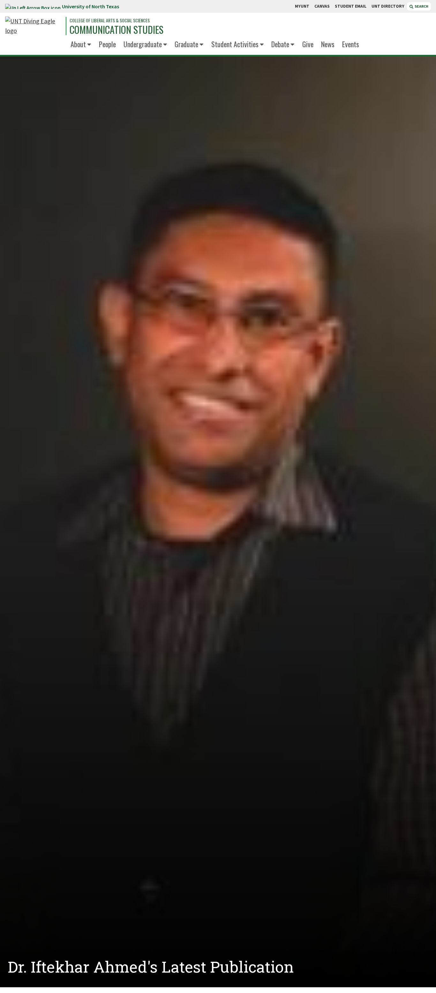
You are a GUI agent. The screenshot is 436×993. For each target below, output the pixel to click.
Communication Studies (116, 29)
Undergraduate (143, 44)
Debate (280, 44)
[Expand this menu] (89, 44)
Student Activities (235, 44)
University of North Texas (90, 6)
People (107, 44)
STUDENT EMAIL (350, 6)
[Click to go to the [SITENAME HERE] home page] (34, 26)
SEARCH (421, 6)
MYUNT (302, 6)
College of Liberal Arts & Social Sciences (110, 20)
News (328, 44)
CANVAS (322, 6)
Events (350, 44)
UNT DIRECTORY (388, 6)
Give (307, 44)
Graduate (186, 44)
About (78, 44)
